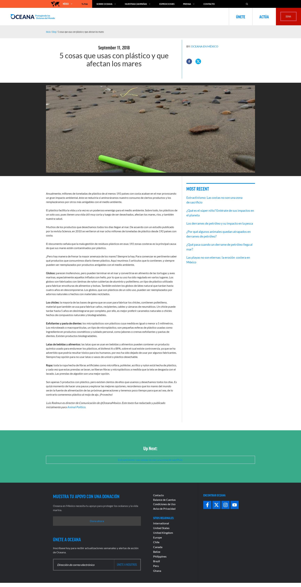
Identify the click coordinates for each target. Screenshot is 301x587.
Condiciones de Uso (164, 504)
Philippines (160, 556)
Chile (156, 542)
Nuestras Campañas (136, 4)
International (161, 523)
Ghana (157, 570)
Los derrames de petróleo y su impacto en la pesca (219, 223)
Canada (157, 547)
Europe (157, 537)
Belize (156, 551)
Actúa (264, 16)
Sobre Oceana (104, 4)
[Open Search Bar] (247, 4)
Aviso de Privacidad (164, 508)
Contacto (209, 4)
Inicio (48, 31)
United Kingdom (163, 532)
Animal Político (76, 407)
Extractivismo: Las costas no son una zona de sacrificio (150, 459)
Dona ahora (97, 521)
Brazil (156, 561)
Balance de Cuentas (164, 499)
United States (161, 528)
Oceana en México (204, 46)
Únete (240, 16)
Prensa (187, 4)
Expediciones (166, 4)
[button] (189, 61)
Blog (54, 31)
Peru (156, 565)
